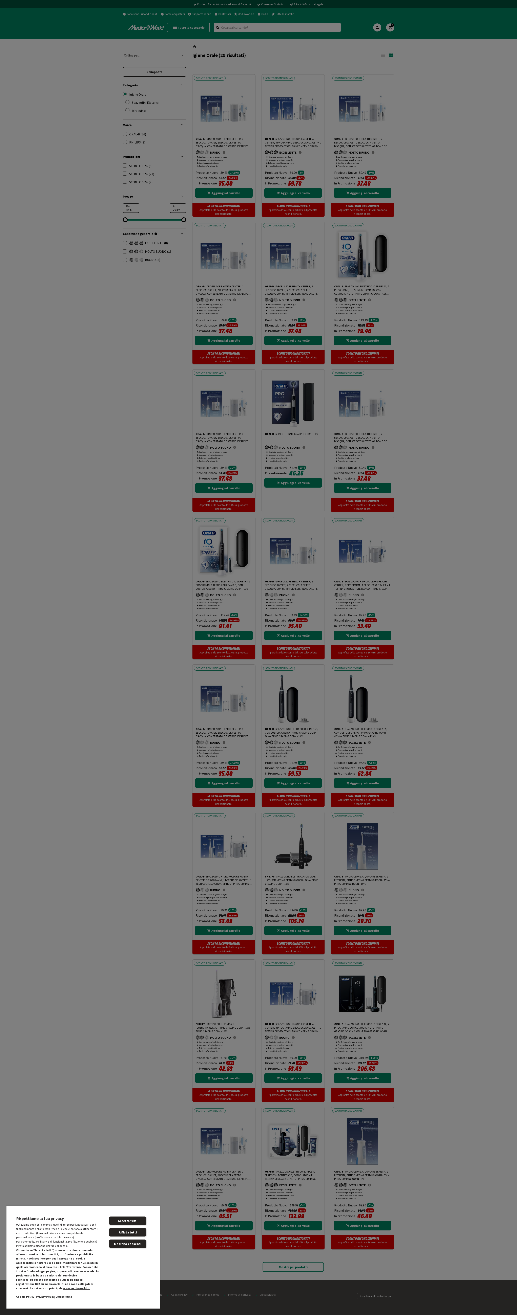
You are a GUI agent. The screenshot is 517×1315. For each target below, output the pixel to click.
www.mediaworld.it (76, 1288)
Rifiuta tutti (128, 1232)
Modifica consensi (127, 1244)
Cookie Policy (25, 1296)
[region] (83, 1257)
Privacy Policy (45, 1296)
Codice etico (64, 1296)
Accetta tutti (127, 1221)
